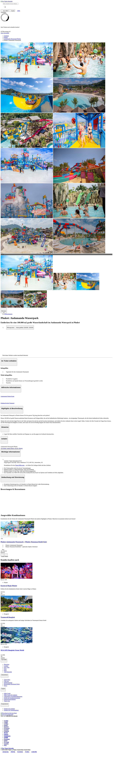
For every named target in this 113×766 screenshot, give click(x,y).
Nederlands (7, 736)
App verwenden (5, 33)
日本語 (6, 737)
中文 (5, 745)
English (6, 720)
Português (7, 739)
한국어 (6, 733)
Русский (6, 742)
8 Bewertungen (8, 314)
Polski (5, 740)
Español (6, 729)
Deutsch (6, 726)
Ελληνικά (6, 728)
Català (6, 722)
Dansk (6, 725)
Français (6, 731)
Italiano (6, 734)
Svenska (6, 743)
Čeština (6, 723)
